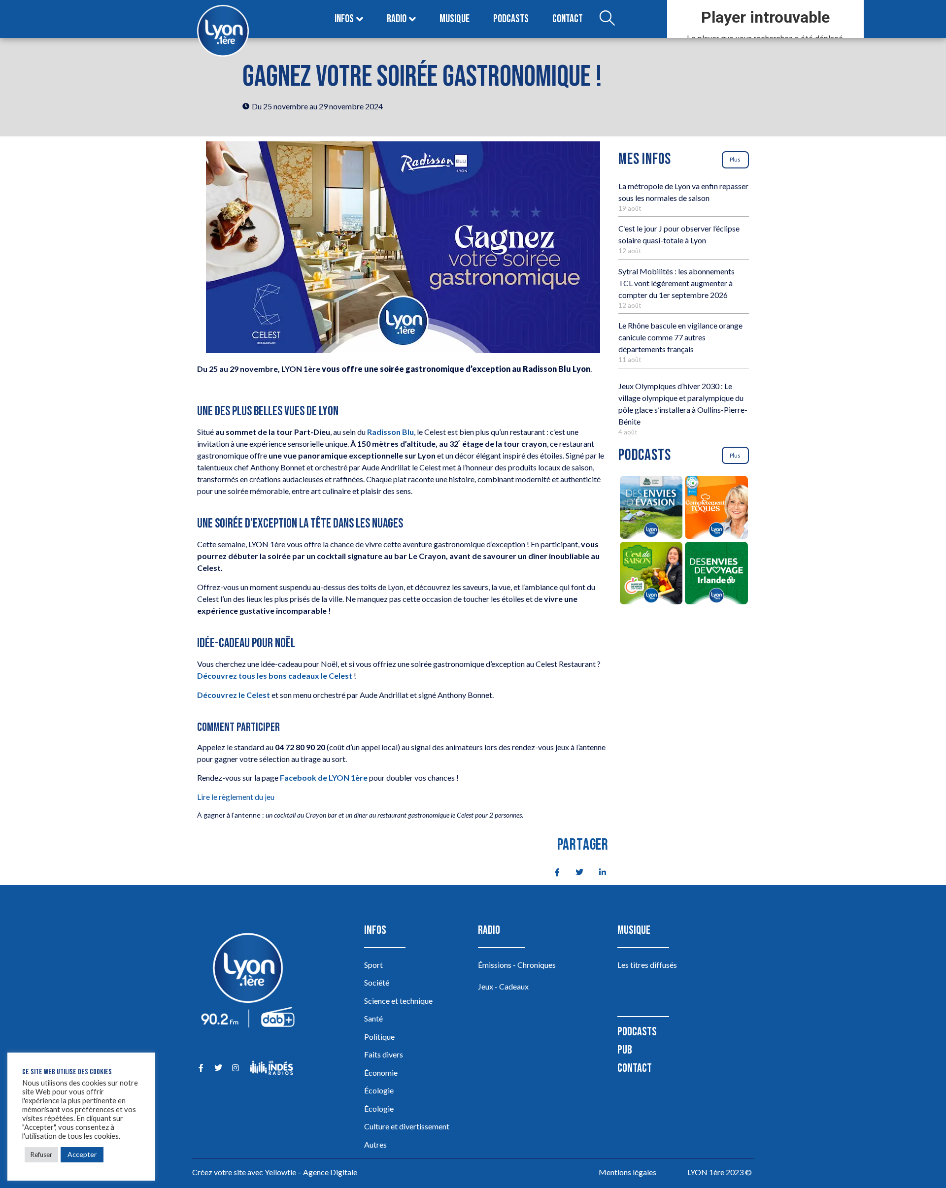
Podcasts (511, 19)
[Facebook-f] (200, 1067)
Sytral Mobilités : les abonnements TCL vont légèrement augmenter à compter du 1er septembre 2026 (676, 282)
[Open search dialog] (607, 19)
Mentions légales (627, 1172)
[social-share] (552, 871)
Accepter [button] (82, 1154)
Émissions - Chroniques (517, 964)
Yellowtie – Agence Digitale (311, 1172)
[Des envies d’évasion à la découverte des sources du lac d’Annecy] (651, 509)
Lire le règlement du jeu (235, 796)
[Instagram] (235, 1067)
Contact (567, 19)
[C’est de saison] (651, 575)
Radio (396, 19)
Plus (735, 159)
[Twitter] (218, 1067)
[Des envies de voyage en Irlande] (716, 575)
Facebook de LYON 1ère (324, 777)
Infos (344, 19)
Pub (624, 1050)
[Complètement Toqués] (716, 509)
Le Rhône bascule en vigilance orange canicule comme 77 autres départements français (680, 337)
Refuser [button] (41, 1154)
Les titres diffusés (647, 964)
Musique (454, 19)
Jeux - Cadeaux (503, 986)
